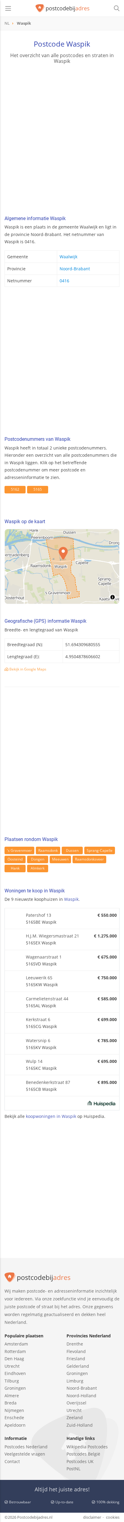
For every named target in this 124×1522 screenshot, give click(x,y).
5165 (37, 489)
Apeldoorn (15, 1425)
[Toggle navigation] (8, 8)
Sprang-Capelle (100, 850)
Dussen (72, 850)
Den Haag (14, 1358)
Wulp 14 (34, 1061)
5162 (15, 489)
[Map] (62, 566)
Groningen (15, 1388)
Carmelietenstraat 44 (47, 999)
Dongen (37, 859)
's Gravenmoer (19, 850)
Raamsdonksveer (89, 859)
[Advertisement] (62, 141)
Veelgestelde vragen (25, 1454)
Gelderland (78, 1366)
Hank (15, 868)
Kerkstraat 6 (38, 1019)
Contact (12, 1461)
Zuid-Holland (80, 1425)
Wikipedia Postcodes (87, 1447)
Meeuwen (60, 859)
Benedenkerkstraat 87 (48, 1082)
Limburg (75, 1381)
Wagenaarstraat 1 (44, 957)
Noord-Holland (81, 1395)
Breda (11, 1403)
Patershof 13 (38, 915)
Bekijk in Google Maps (27, 669)
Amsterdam (16, 1344)
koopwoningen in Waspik (51, 1116)
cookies (112, 1517)
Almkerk (38, 868)
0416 (64, 281)
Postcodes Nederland (26, 1447)
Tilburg (12, 1381)
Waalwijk (68, 256)
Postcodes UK (80, 1461)
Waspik (71, 899)
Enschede (14, 1417)
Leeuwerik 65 (39, 977)
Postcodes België (83, 1454)
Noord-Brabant (75, 269)
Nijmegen (14, 1410)
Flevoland (76, 1351)
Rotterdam (15, 1351)
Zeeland (75, 1417)
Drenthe (75, 1344)
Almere (12, 1395)
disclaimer (92, 1517)
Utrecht (12, 1366)
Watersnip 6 (38, 1040)
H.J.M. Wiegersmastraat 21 (52, 936)
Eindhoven (15, 1373)
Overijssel (76, 1403)
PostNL (73, 1468)
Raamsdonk (48, 850)
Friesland (76, 1358)
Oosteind (15, 859)
